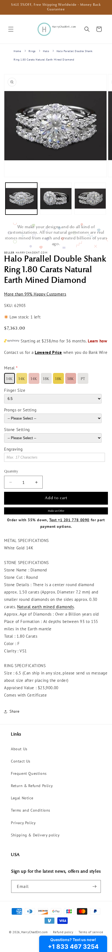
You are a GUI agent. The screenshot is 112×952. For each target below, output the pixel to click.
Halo (46, 51)
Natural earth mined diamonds (45, 606)
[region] (56, 236)
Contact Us (20, 761)
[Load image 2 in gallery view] (56, 199)
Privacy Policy (23, 822)
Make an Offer (56, 511)
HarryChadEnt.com (34, 932)
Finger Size (15, 390)
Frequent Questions (29, 773)
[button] (11, 29)
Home (17, 51)
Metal (9, 367)
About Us (19, 748)
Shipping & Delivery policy (35, 835)
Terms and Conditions (30, 810)
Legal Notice (22, 798)
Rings (32, 51)
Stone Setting (17, 429)
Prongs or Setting (20, 409)
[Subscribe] (95, 886)
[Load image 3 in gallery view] (90, 199)
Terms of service (91, 932)
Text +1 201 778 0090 (69, 519)
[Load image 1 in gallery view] (21, 199)
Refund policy (63, 932)
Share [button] (15, 711)
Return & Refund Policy (32, 785)
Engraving (13, 449)
